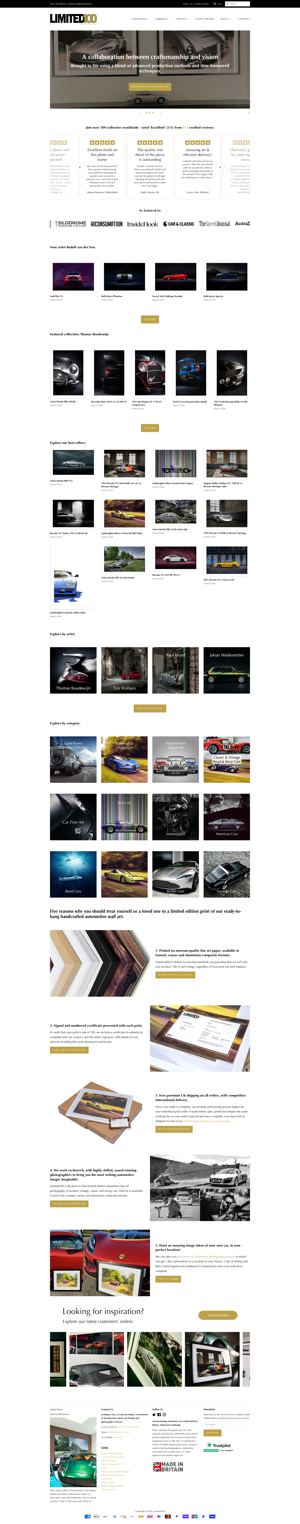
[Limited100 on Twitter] (154, 1415)
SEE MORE (150, 319)
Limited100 (159, 1511)
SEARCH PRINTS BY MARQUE (175, 974)
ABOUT (225, 18)
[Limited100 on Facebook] (159, 1415)
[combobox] (237, 3)
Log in (186, 3)
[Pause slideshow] (248, 112)
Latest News (56, 1409)
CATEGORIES (140, 18)
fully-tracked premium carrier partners (206, 1121)
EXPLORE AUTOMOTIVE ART (69, 1203)
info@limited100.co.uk (118, 1432)
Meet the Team (108, 1460)
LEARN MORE (150, 84)
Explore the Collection (111, 1453)
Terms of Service (109, 1489)
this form (117, 1437)
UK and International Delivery (115, 1471)
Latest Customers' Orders (113, 1457)
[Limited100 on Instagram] (164, 1415)
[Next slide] (160, 112)
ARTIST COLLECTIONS (150, 708)
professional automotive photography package (207, 1256)
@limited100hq (218, 1315)
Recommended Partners (112, 1475)
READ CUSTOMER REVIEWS (174, 1129)
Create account (201, 3)
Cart (219, 3)
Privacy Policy (108, 1482)
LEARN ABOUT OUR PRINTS (69, 1050)
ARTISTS (182, 18)
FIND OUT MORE (168, 1279)
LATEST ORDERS (204, 18)
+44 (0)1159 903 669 (128, 1427)
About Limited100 (109, 1464)
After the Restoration (59, 1414)
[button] (80, 167)
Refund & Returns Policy (112, 1486)
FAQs (103, 1468)
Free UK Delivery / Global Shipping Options (71, 3)
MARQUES (162, 18)
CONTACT (244, 18)
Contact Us (106, 1478)
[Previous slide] (139, 112)
